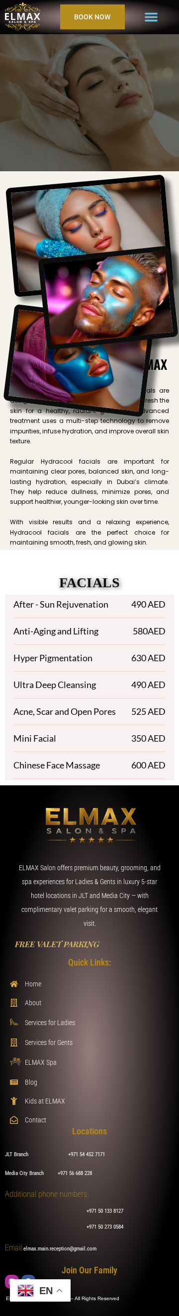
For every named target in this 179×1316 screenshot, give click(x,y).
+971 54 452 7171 (86, 1154)
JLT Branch (16, 1154)
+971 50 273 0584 (105, 1227)
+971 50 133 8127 (105, 1211)
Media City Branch (24, 1173)
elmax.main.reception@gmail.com (59, 1249)
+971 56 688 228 (75, 1173)
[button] (151, 16)
